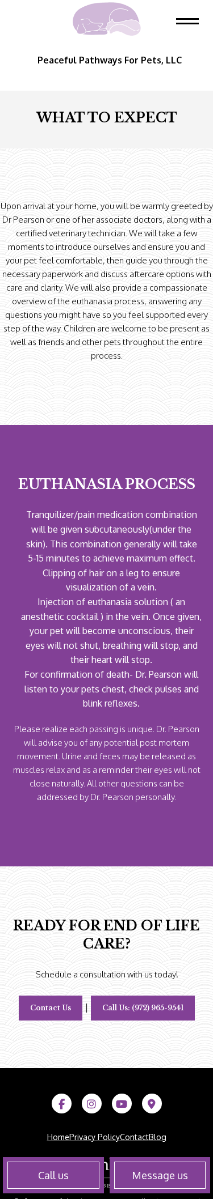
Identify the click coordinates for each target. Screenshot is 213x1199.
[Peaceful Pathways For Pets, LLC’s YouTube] (122, 1104)
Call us (53, 1175)
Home (58, 1137)
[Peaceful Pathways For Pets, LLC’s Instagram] (92, 1104)
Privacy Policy (94, 1137)
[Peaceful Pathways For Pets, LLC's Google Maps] (152, 1104)
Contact (134, 1137)
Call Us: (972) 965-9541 (142, 1008)
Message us (160, 1175)
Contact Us (50, 1008)
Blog (157, 1137)
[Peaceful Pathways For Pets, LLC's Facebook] (62, 1104)
